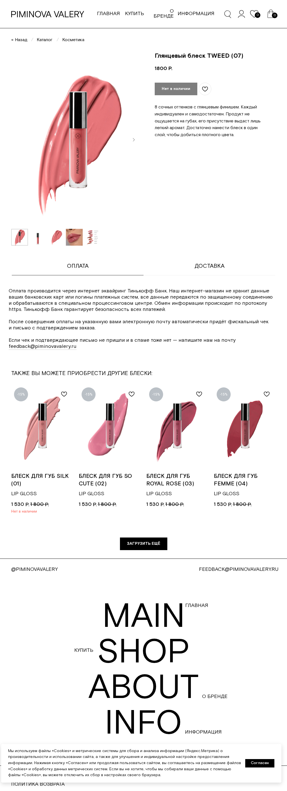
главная (108, 13)
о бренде (164, 13)
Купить (83, 650)
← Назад (19, 40)
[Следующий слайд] (133, 140)
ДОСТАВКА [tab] (209, 266)
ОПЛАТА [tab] (78, 266)
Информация (203, 732)
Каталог (44, 40)
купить (134, 13)
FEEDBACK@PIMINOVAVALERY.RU (239, 569)
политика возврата (38, 784)
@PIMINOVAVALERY (34, 569)
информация (196, 13)
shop (143, 652)
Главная (196, 605)
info (143, 723)
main (143, 617)
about (143, 688)
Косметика (73, 40)
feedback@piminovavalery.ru (43, 346)
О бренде (215, 696)
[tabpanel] (143, 322)
